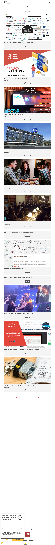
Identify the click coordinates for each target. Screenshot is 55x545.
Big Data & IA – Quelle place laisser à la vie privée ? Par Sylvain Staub (18, 313)
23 (27, 397)
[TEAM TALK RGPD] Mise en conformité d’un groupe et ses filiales (18, 277)
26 (35, 397)
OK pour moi (18, 539)
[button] (2, 543)
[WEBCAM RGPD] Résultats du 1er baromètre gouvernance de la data (18, 232)
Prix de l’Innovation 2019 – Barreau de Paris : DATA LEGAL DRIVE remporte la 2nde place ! (23, 223)
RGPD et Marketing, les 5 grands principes (13, 186)
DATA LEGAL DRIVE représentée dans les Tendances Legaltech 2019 (18, 42)
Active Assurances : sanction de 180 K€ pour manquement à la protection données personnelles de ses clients (27, 385)
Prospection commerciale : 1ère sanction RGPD (14, 268)
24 (30, 397)
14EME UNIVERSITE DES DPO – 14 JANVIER (13, 114)
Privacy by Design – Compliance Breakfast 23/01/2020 (15, 78)
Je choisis (6, 539)
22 (24, 397)
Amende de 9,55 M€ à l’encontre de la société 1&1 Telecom (16, 150)
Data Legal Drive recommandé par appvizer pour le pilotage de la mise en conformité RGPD (23, 349)
